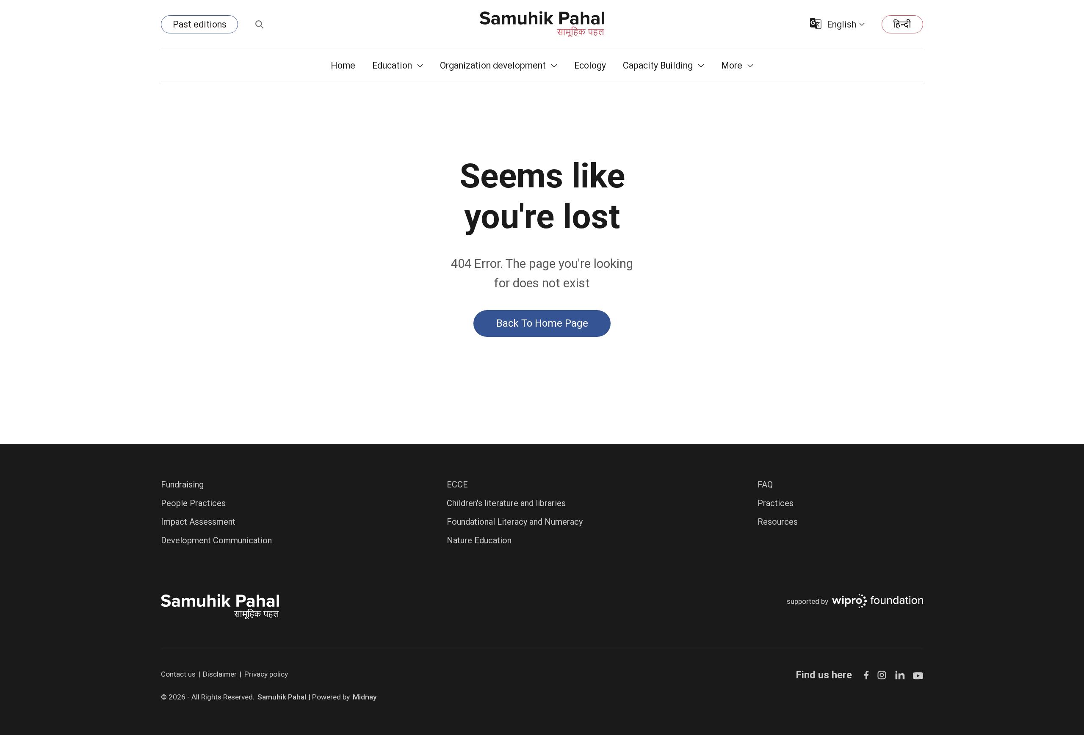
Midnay (364, 697)
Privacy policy (266, 674)
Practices (776, 503)
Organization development (493, 65)
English (841, 24)
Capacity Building (658, 65)
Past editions (200, 24)
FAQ (765, 484)
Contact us (178, 674)
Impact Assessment (198, 522)
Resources (778, 522)
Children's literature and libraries (506, 503)
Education (392, 65)
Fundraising (182, 484)
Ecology (590, 65)
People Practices (193, 503)
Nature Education (479, 540)
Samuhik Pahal (281, 697)
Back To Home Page (542, 323)
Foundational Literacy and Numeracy (515, 522)
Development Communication (216, 540)
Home (343, 65)
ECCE (457, 484)
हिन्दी (902, 24)
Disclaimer (220, 674)
